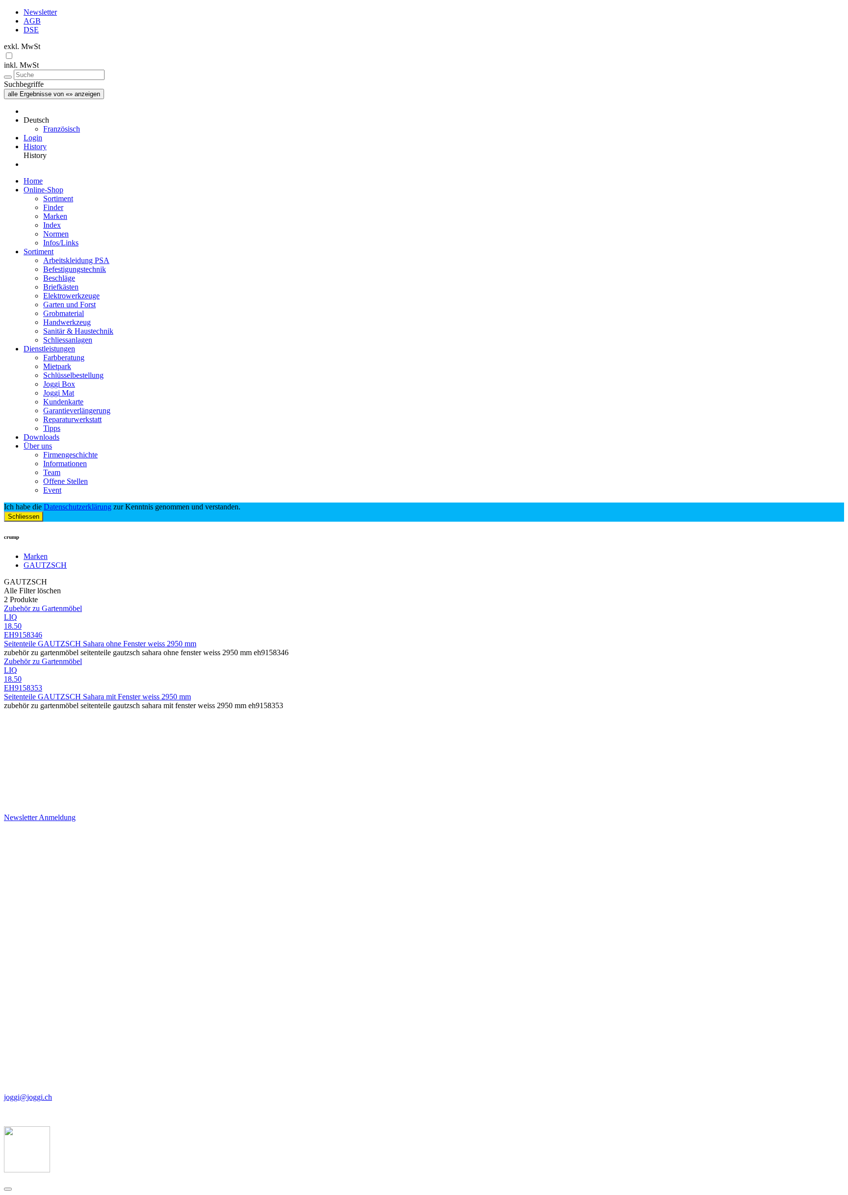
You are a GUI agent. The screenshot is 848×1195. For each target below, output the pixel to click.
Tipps (51, 428)
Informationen (65, 463)
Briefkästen (61, 287)
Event (52, 490)
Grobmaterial (63, 313)
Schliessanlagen (67, 340)
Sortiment (58, 198)
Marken (55, 216)
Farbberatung (63, 357)
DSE (31, 30)
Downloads (41, 437)
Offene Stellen (65, 481)
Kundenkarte (63, 402)
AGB (32, 21)
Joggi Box (59, 384)
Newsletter (40, 12)
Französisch (61, 129)
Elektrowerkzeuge (71, 296)
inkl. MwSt (21, 65)
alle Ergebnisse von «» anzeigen (54, 94)
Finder (53, 207)
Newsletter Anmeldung (40, 817)
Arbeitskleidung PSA (76, 260)
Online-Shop (43, 190)
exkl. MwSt (22, 46)
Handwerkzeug (67, 322)
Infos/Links (61, 243)
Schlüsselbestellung (73, 375)
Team (51, 472)
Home (33, 181)
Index (52, 225)
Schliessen (23, 516)
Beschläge (59, 278)
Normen (56, 234)
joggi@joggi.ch (28, 1097)
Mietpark (57, 366)
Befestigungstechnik (74, 269)
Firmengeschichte (70, 455)
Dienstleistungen (49, 349)
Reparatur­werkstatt (72, 419)
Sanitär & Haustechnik (78, 331)
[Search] (8, 77)
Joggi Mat (58, 393)
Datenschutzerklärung (77, 507)
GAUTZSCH (45, 565)
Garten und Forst (69, 304)
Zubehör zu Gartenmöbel (43, 608)
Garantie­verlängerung (76, 410)
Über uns (38, 446)
